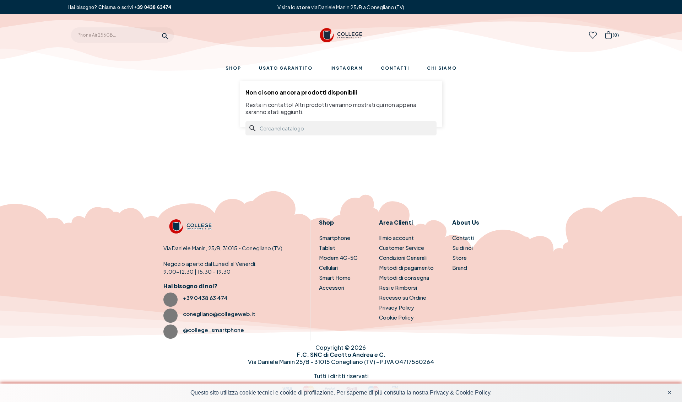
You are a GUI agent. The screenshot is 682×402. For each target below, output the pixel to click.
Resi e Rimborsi (398, 287)
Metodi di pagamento (406, 267)
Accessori (331, 287)
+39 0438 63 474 (205, 297)
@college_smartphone (213, 329)
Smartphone (334, 237)
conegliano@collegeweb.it (219, 313)
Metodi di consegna (404, 277)
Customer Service (401, 247)
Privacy (439, 393)
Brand (459, 267)
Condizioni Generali (403, 257)
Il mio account (396, 237)
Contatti (463, 237)
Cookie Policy (396, 317)
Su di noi (462, 247)
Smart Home (335, 277)
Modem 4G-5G (338, 257)
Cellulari (328, 267)
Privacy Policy (396, 307)
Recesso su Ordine (402, 297)
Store (459, 257)
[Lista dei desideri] (593, 37)
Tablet (327, 247)
